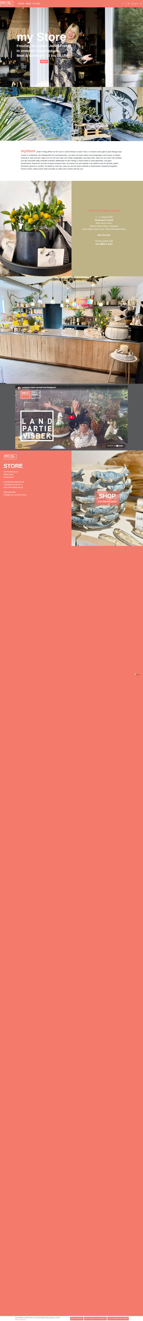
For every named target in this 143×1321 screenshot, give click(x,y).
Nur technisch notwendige (95, 1318)
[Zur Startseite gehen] (6, 3)
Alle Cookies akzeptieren (118, 1318)
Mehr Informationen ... (21, 1319)
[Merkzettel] (141, 3)
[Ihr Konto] (128, 3)
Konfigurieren (76, 1318)
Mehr (44, 61)
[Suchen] (123, 3)
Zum (107, 501)
